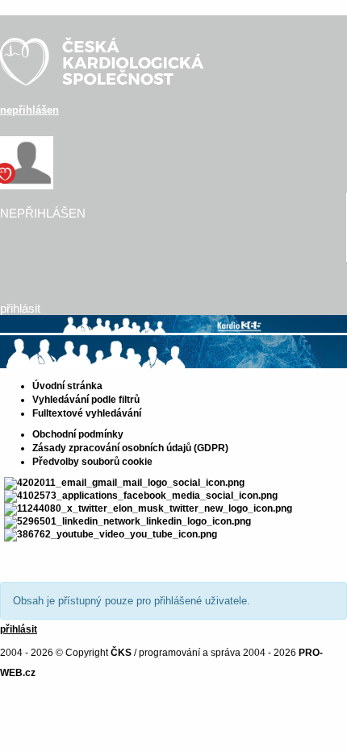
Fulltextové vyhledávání (86, 413)
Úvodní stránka (67, 386)
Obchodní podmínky (77, 434)
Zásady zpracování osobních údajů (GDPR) (130, 448)
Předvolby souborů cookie (92, 461)
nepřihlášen (29, 110)
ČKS (121, 652)
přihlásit (20, 308)
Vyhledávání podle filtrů (86, 399)
